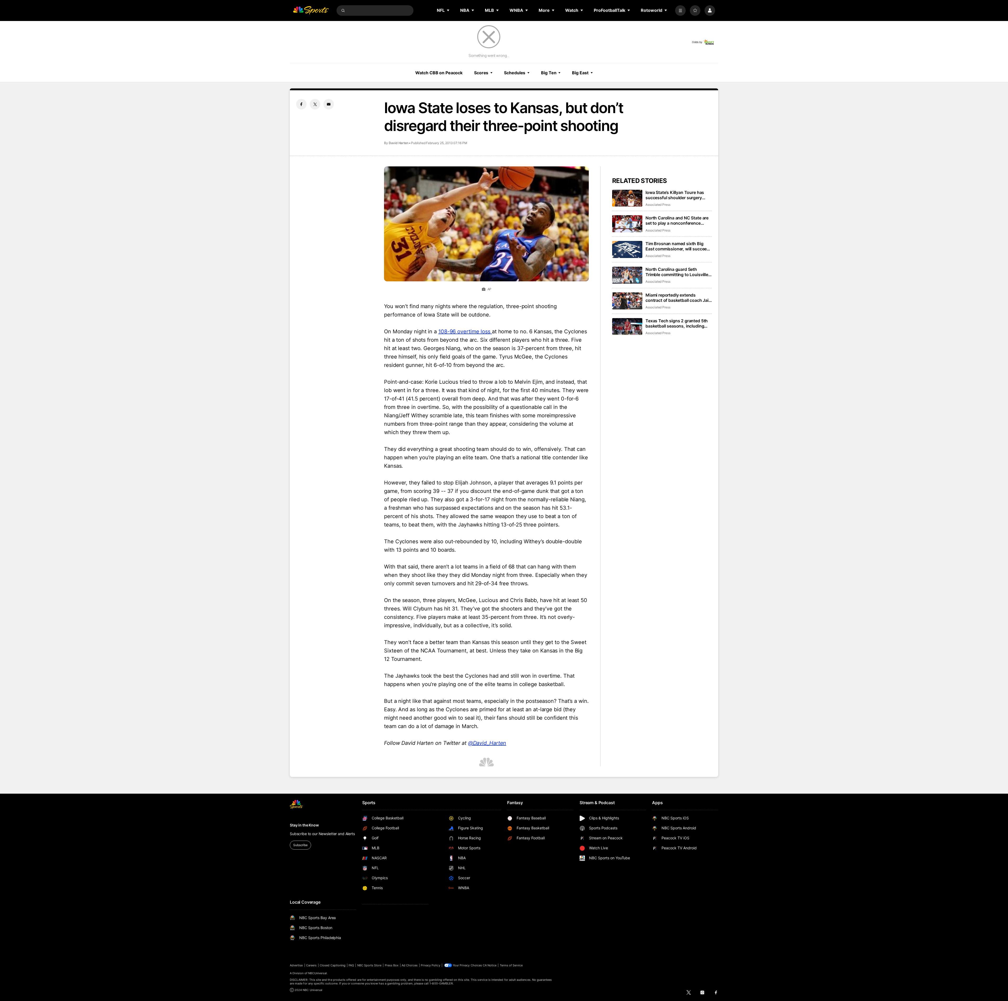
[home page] (311, 10)
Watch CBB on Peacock (439, 72)
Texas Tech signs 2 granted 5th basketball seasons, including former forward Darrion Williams (676, 323)
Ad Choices (410, 965)
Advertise (296, 965)
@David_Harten (487, 743)
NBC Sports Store (369, 965)
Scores (481, 72)
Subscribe (300, 845)
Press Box (392, 965)
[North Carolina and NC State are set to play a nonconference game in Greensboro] (627, 223)
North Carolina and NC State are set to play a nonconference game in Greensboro (676, 220)
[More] (680, 10)
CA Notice (490, 965)
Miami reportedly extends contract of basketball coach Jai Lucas (676, 297)
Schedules (514, 72)
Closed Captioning (332, 965)
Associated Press (657, 205)
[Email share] (328, 104)
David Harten (398, 143)
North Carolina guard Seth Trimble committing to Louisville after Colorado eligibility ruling (676, 272)
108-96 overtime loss (465, 331)
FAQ (351, 965)
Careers (311, 965)
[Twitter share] (315, 104)
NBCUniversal (317, 973)
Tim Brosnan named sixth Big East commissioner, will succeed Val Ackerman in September (677, 246)
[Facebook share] (301, 104)
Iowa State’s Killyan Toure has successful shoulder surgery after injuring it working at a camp (678, 195)
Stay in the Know (304, 825)
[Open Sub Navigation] (448, 10)
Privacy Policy (430, 965)
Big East (580, 72)
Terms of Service (511, 965)
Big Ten (548, 72)
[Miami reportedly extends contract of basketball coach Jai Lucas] (627, 300)
